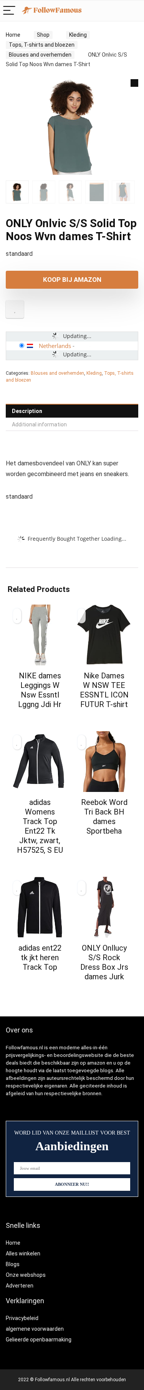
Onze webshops (26, 1275)
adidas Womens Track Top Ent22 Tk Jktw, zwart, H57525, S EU (40, 826)
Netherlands (55, 346)
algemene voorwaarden (35, 1329)
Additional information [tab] (39, 424)
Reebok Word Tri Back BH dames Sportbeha (104, 817)
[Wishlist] (134, 10)
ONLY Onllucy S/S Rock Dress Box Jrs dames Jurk (104, 962)
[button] (134, 83)
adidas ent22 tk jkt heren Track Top (39, 957)
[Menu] (9, 11)
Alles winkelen (23, 1253)
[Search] (118, 11)
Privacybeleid (22, 1318)
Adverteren (19, 1286)
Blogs (13, 1264)
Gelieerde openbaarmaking (38, 1339)
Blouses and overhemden (40, 55)
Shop (43, 35)
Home (13, 35)
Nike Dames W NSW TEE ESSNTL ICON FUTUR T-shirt (104, 690)
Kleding (78, 35)
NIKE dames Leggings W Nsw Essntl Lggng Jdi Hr (39, 690)
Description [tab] (27, 411)
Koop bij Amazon (72, 279)
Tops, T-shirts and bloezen (41, 45)
